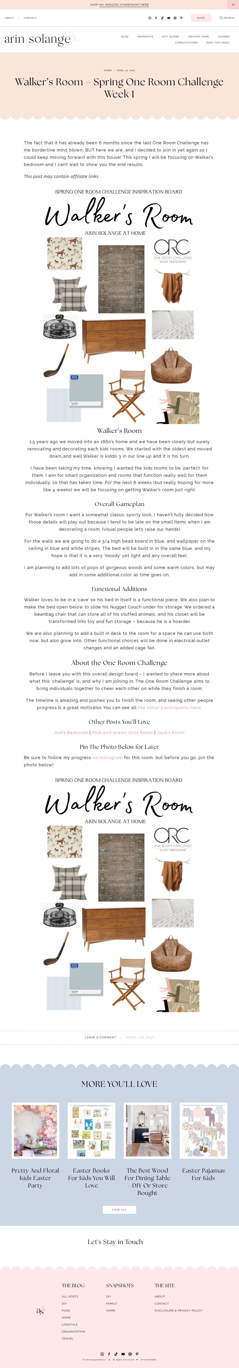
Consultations (187, 42)
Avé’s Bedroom (71, 732)
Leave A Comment (100, 1037)
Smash (152, 1359)
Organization (73, 1331)
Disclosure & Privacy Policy (178, 1310)
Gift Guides (170, 36)
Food (66, 1310)
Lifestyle (70, 1324)
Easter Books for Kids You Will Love (91, 1178)
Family (111, 1303)
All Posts (70, 1296)
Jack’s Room (171, 732)
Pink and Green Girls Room (122, 732)
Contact (30, 18)
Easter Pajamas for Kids (203, 1174)
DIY (64, 1303)
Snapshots (145, 36)
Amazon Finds (198, 36)
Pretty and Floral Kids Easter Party (35, 1178)
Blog (124, 36)
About (9, 18)
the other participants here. (170, 707)
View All (119, 1210)
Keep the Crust (218, 42)
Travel (68, 1338)
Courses (224, 36)
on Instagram (107, 757)
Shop (201, 18)
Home (108, 70)
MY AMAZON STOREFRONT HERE (124, 4)
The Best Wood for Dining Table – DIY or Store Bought (147, 1182)
